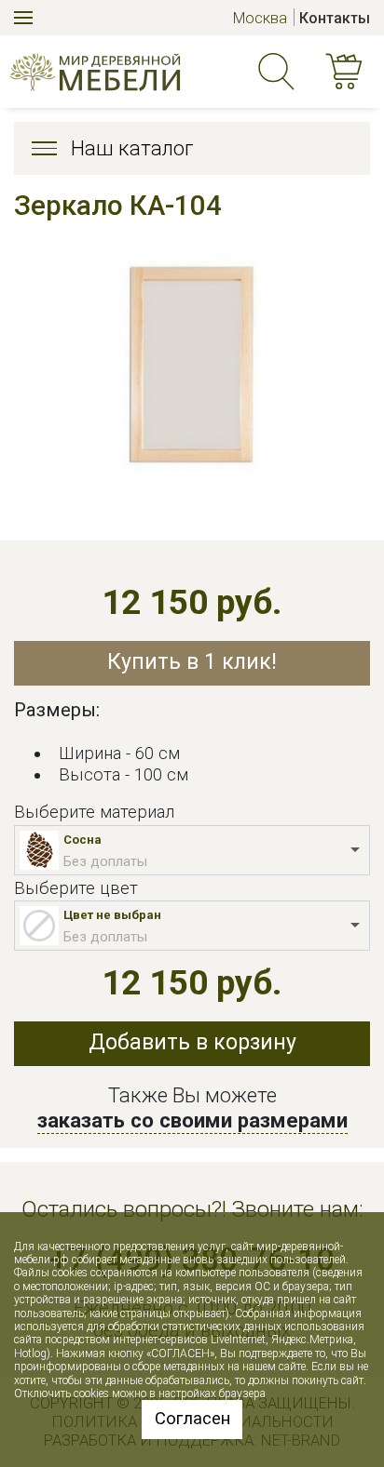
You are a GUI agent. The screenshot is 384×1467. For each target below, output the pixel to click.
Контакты (334, 18)
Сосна (82, 840)
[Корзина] (347, 72)
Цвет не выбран (112, 915)
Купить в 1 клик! (192, 661)
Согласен (192, 1418)
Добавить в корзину (192, 1042)
